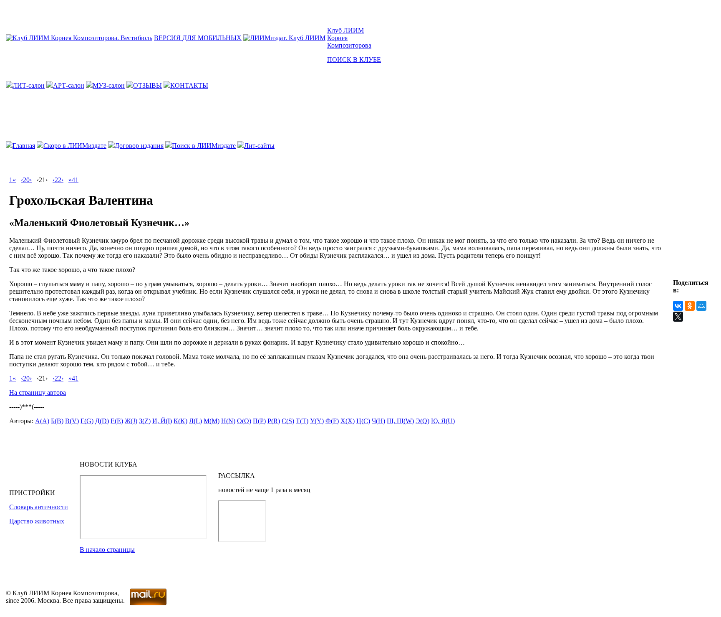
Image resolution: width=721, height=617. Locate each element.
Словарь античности (38, 506)
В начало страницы (107, 549)
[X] (678, 317)
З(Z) (145, 420)
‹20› (26, 179)
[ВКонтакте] (678, 306)
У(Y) (317, 420)
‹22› (58, 179)
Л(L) (195, 420)
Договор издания (139, 145)
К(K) (180, 420)
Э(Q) (422, 420)
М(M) (211, 420)
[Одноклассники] (690, 306)
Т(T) (302, 420)
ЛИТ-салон (29, 85)
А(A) (42, 420)
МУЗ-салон (109, 85)
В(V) (72, 420)
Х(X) (347, 420)
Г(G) (87, 420)
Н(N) (228, 420)
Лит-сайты (259, 145)
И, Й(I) (162, 420)
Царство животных (36, 521)
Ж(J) (131, 420)
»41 (73, 179)
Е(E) (117, 420)
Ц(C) (363, 420)
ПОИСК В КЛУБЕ (354, 59)
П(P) (259, 420)
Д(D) (102, 420)
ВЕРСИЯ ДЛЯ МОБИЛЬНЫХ (198, 37)
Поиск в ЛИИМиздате (204, 145)
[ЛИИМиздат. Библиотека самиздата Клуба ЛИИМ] (284, 37)
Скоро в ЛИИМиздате (74, 145)
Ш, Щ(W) (400, 420)
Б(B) (57, 420)
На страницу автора (37, 392)
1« (12, 179)
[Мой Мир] (701, 306)
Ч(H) (378, 420)
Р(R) (273, 420)
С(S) (288, 420)
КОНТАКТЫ (189, 85)
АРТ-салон (68, 85)
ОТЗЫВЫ (147, 85)
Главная (24, 145)
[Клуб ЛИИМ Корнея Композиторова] (79, 37)
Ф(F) (332, 420)
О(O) (244, 420)
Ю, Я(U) (443, 420)
